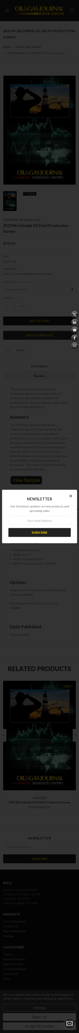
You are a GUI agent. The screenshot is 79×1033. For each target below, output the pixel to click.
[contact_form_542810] (69, 1023)
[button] (71, 496)
